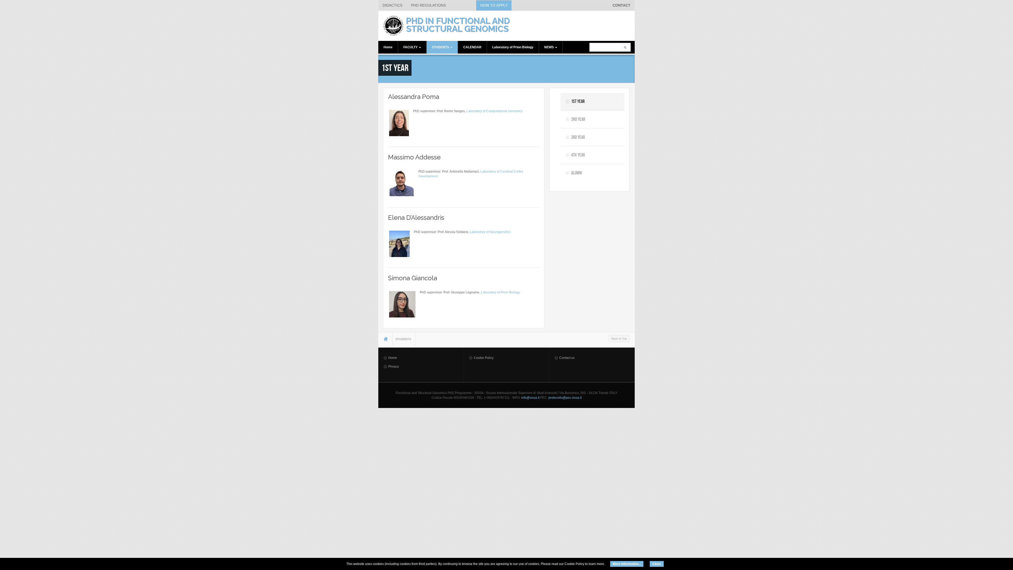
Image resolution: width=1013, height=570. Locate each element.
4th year (578, 155)
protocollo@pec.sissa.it (565, 398)
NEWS (549, 47)
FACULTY (410, 47)
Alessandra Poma (413, 97)
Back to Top (619, 338)
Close (656, 564)
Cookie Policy (484, 358)
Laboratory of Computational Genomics (494, 111)
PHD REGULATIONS (428, 5)
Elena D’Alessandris (416, 217)
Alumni (576, 172)
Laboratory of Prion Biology (512, 47)
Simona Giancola (412, 278)
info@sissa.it (530, 398)
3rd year (578, 137)
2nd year (578, 119)
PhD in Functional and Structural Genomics (458, 25)
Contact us (567, 358)
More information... (627, 564)
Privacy (393, 366)
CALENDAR (472, 47)
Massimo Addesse (414, 157)
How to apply (494, 5)
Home (388, 47)
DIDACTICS (392, 5)
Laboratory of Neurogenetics (490, 232)
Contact (621, 5)
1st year (578, 101)
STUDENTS (441, 47)
